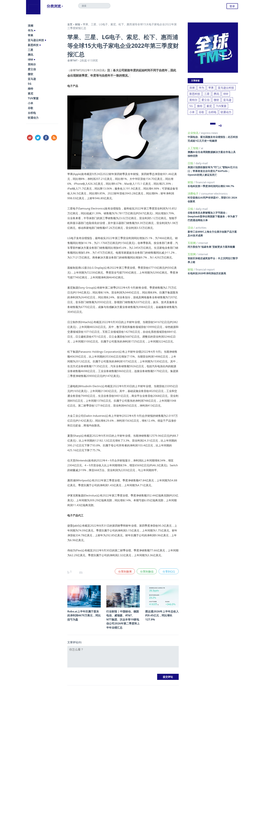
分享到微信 (147, 571)
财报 (77, 24)
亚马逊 (32, 79)
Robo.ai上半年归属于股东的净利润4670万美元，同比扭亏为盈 (84, 615)
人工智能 (193, 148)
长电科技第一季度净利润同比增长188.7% (211, 186)
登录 (232, 6)
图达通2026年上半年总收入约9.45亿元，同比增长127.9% (162, 615)
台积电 (32, 113)
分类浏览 (54, 6)
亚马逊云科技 (36, 40)
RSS (54, 138)
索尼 (30, 93)
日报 (191, 163)
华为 (30, 30)
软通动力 (33, 117)
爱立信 (32, 69)
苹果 (30, 35)
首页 (69, 24)
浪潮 (30, 25)
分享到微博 (125, 571)
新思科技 (33, 45)
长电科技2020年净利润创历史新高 (207, 273)
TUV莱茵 (33, 98)
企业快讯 (193, 133)
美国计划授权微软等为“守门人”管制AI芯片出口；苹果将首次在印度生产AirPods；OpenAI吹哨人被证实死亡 (213, 170)
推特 (30, 88)
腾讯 (30, 54)
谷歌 (30, 108)
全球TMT (72, 60)
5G (29, 83)
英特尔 (32, 64)
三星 (30, 50)
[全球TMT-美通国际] (33, 7)
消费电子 (193, 193)
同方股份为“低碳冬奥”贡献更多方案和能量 (211, 246)
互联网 (192, 243)
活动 (191, 227)
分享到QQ (169, 571)
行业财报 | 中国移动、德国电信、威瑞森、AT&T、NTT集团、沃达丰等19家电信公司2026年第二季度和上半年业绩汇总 (123, 619)
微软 (30, 74)
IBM (30, 59)
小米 (30, 103)
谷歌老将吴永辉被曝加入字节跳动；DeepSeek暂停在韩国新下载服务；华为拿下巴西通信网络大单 (213, 216)
